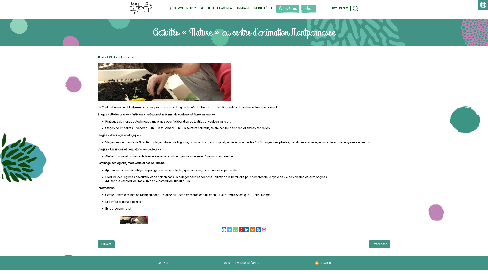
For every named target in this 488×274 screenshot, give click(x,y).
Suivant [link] (106, 244)
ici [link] (129, 208)
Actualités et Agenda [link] (216, 8)
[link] (483, 5)
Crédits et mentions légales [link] (241, 262)
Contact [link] (162, 262)
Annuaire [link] (243, 8)
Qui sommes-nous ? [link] (182, 8)
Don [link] (308, 8)
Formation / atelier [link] (124, 57)
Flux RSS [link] (325, 262)
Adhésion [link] (287, 8)
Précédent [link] (380, 244)
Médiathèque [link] (263, 8)
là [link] (140, 202)
